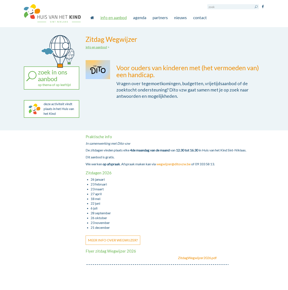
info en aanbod (113, 17)
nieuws (180, 17)
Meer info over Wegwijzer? (113, 240)
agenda (139, 17)
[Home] (52, 13)
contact (200, 17)
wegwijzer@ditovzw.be (173, 164)
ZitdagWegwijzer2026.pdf (197, 258)
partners (160, 17)
